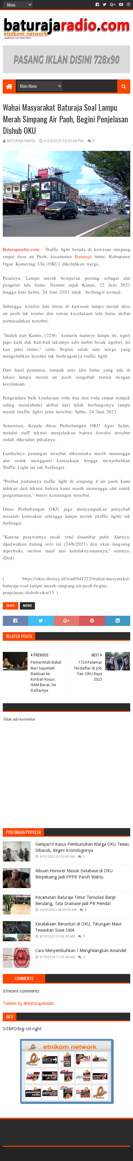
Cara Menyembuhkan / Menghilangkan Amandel (80, 950)
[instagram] (128, 4)
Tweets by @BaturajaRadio (28, 1003)
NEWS (27, 605)
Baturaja (83, 256)
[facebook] (97, 4)
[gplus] (113, 4)
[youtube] (121, 4)
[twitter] (104, 4)
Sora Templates (57, 1153)
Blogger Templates (93, 1153)
